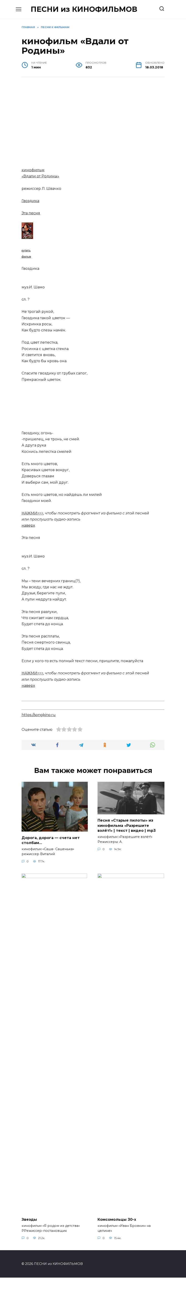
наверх (28, 525)
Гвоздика (30, 201)
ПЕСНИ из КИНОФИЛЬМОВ (84, 9)
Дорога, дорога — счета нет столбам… (51, 840)
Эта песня (31, 213)
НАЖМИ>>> (32, 513)
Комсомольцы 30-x (117, 1219)
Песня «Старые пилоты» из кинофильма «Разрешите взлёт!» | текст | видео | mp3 (127, 825)
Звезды (29, 1219)
